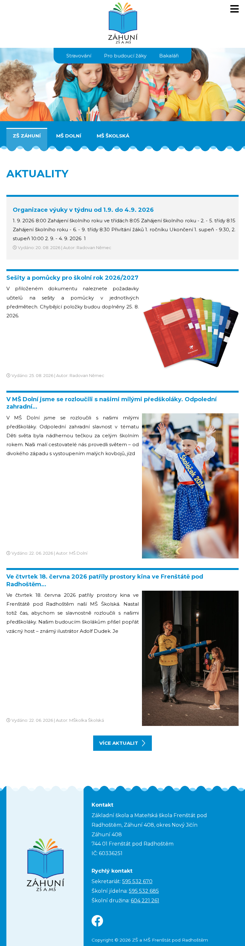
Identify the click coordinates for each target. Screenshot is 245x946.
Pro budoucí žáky (125, 56)
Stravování (78, 56)
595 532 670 (137, 881)
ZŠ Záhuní (27, 136)
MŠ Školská (113, 136)
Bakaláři (169, 56)
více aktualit (118, 743)
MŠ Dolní (68, 136)
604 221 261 (145, 901)
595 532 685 (144, 891)
